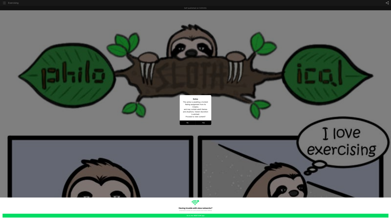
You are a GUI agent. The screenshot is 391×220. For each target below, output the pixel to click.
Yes (203, 123)
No (188, 123)
